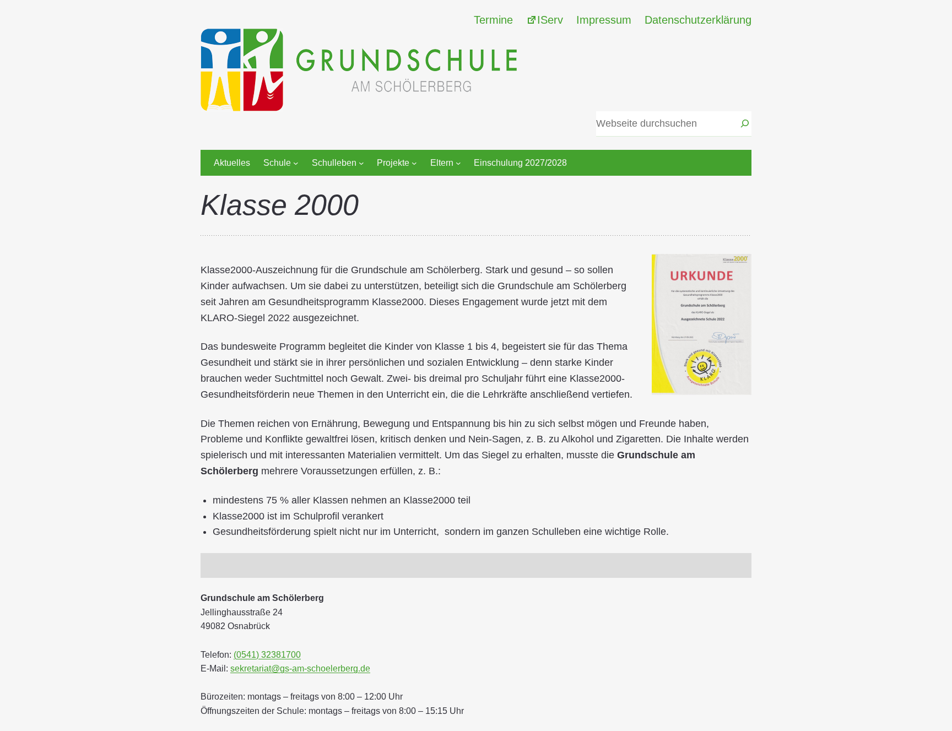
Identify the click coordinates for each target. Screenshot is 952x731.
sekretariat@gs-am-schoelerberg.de (300, 668)
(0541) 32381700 (267, 654)
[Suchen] (744, 123)
